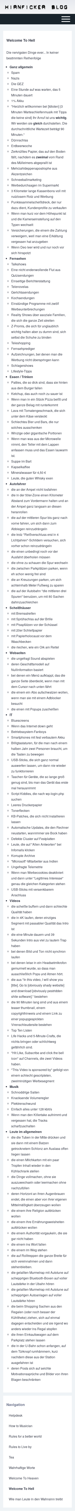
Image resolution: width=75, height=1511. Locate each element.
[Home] (36, 7)
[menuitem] (37, 1415)
